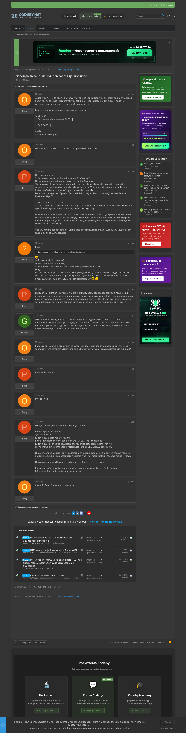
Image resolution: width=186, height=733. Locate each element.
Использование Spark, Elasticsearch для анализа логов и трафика (47, 539)
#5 (133, 289)
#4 (133, 243)
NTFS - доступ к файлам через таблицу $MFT (53, 550)
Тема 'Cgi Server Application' (157, 209)
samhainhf (26, 543)
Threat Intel (49, 568)
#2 (133, 145)
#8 (133, 369)
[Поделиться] (129, 94)
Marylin (25, 553)
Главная (160, 642)
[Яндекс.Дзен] (85, 513)
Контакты (114, 642)
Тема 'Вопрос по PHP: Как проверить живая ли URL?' (156, 198)
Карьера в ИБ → (153, 278)
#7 (133, 342)
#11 (132, 482)
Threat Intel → (151, 244)
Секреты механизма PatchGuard (47, 575)
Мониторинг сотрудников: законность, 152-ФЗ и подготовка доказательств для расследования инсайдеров (51, 562)
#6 (133, 316)
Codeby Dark (25, 642)
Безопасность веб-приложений (54, 543)
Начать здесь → (153, 97)
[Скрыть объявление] (169, 42)
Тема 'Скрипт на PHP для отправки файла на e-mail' (156, 186)
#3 (133, 171)
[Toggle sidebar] (171, 34)
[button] (23, 28)
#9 (133, 395)
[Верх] (166, 642)
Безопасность (138, 642)
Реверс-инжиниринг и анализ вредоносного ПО (58, 553)
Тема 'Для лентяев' (152, 163)
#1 (133, 94)
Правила (125, 642)
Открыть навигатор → (155, 146)
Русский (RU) (40, 642)
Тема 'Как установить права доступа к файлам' (157, 174)
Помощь (150, 642)
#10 (132, 422)
